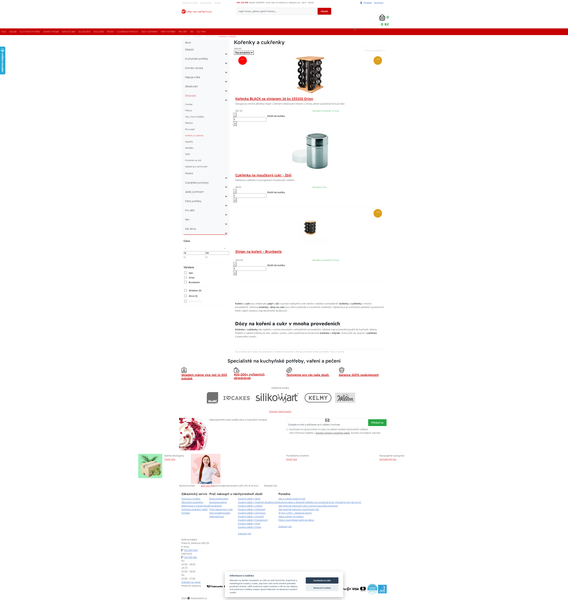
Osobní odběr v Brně (249, 498)
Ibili (191, 273)
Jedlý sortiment (149, 31)
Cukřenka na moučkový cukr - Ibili (263, 175)
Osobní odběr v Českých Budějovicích (258, 502)
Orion (192, 277)
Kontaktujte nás (387, 459)
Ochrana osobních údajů (194, 509)
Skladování (84, 31)
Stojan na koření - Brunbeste (258, 251)
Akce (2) (193, 296)
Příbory (188, 110)
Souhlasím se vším (322, 580)
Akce (3, 31)
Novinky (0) (195, 301)
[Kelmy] (318, 397)
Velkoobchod (206, 2)
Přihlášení (367, 2)
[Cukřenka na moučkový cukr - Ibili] (310, 150)
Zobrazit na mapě (190, 582)
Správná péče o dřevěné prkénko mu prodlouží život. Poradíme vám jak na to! (319, 502)
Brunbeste (194, 282)
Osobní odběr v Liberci (250, 505)
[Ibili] (212, 397)
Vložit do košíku (276, 115)
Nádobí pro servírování (196, 166)
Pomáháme (215, 505)
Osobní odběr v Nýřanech (251, 509)
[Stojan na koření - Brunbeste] (310, 227)
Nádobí (13, 31)
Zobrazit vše (244, 533)
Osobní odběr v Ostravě (251, 516)
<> (185, 248)
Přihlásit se (377, 422)
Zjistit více (169, 459)
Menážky (189, 148)
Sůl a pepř (190, 129)
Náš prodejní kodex (219, 512)
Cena (187, 240)
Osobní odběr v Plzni (249, 523)
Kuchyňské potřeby (30, 31)
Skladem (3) (195, 290)
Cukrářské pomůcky (127, 31)
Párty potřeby (168, 31)
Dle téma (201, 31)
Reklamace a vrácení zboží (195, 505)
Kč (185, 257)
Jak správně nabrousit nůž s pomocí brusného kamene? (308, 505)
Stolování (98, 31)
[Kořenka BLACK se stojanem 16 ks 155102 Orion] (310, 74)
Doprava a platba (190, 2)
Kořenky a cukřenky (194, 135)
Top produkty (243, 52)
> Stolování (209, 36)
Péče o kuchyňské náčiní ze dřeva (296, 519)
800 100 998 (207, 485)
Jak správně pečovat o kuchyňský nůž (298, 509)
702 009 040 (191, 550)
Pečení (110, 31)
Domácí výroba (51, 31)
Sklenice (189, 123)
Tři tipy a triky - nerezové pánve (295, 512)
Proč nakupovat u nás (221, 509)
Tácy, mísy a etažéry (194, 116)
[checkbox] (188, 272)
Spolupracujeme (218, 502)
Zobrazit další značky (280, 411)
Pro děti (183, 31)
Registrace (378, 2)
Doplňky (189, 141)
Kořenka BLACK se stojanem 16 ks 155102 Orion (274, 99)
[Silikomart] (277, 397)
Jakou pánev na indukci (291, 516)
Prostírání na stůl (193, 160)
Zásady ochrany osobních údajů (333, 432)
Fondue (188, 104)
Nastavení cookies (322, 588)
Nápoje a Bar (68, 31)
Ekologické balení (218, 498)
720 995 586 (190, 557)
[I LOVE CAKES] (236, 397)
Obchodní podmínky (192, 502)
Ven (192, 31)
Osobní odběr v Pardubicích (253, 519)
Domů (186, 36)
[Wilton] (345, 397)
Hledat (324, 11)
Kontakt (217, 2)
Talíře (187, 154)
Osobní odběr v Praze (249, 527)
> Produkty (197, 36)
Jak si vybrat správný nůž (291, 498)
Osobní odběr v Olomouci (252, 512)
